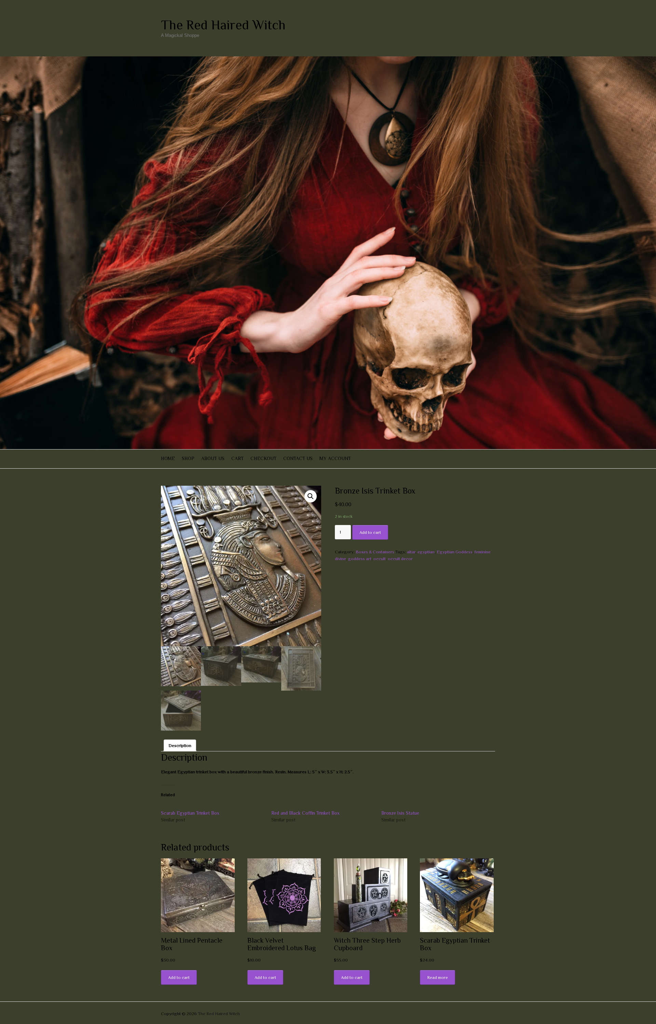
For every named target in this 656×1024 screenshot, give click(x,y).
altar (411, 551)
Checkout (263, 458)
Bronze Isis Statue (400, 813)
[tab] (180, 745)
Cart (237, 458)
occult (379, 558)
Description (179, 745)
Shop (188, 458)
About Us (212, 458)
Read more (437, 977)
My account (335, 458)
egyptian (426, 551)
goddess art (359, 558)
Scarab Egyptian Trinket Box (190, 813)
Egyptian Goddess (455, 551)
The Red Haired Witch (223, 25)
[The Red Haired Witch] (328, 59)
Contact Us (298, 458)
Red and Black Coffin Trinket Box (305, 813)
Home (168, 458)
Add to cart (370, 532)
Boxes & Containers (375, 551)
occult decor (400, 558)
